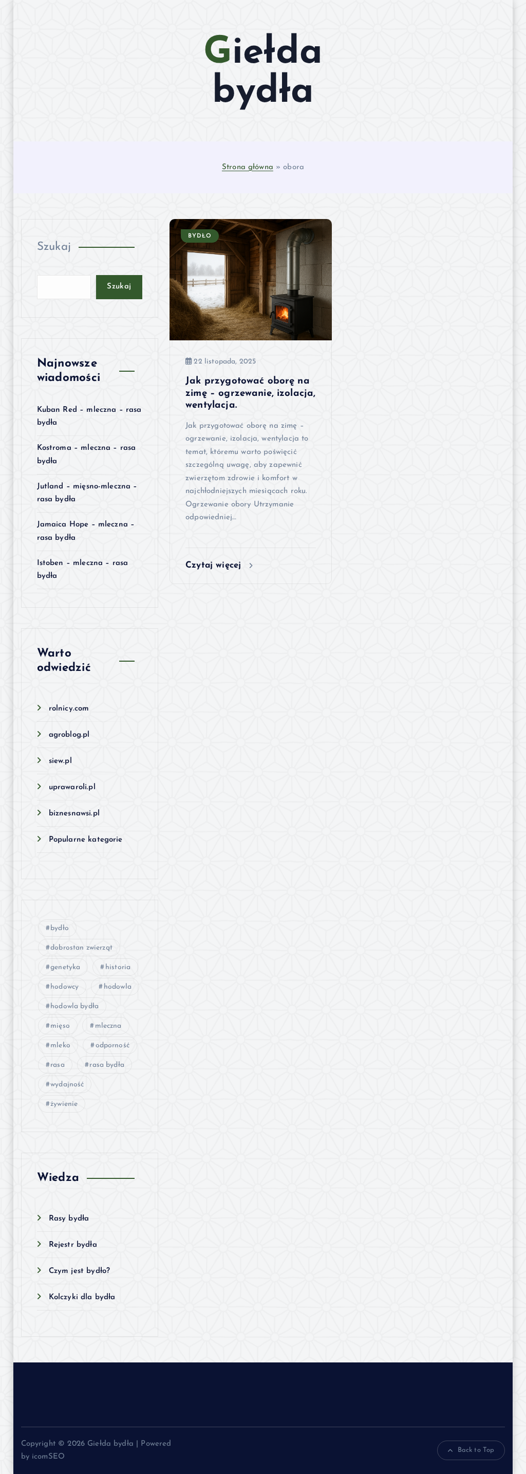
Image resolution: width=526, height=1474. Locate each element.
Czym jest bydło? (79, 1271)
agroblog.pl (69, 735)
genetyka (65, 967)
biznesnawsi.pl (74, 813)
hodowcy (64, 987)
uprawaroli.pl (72, 787)
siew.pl (60, 761)
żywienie (64, 1104)
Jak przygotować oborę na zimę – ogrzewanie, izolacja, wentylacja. (250, 393)
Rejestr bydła (73, 1245)
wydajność (67, 1084)
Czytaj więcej (214, 565)
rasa (57, 1065)
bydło (59, 928)
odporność (112, 1045)
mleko (60, 1045)
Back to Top (476, 1450)
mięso (60, 1026)
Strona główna (247, 167)
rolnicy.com (69, 709)
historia (117, 967)
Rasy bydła (69, 1219)
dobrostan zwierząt (81, 948)
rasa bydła (106, 1065)
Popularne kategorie (86, 840)
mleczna (108, 1026)
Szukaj (54, 247)
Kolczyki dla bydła (82, 1297)
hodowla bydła (74, 1006)
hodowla (118, 987)
